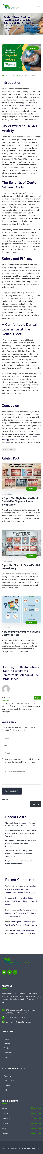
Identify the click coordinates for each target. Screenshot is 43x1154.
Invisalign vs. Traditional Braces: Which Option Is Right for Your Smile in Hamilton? (20, 843)
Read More (18, 521)
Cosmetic (7, 1085)
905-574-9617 (18, 1017)
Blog (6, 1057)
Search (5, 799)
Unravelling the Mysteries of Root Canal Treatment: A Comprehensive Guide (20, 889)
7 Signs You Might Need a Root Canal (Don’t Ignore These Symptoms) (20, 501)
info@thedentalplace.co (21, 1022)
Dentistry (7, 1076)
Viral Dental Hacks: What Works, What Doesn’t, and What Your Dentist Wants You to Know (20, 833)
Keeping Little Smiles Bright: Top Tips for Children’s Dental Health (21, 901)
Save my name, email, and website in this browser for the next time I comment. (22, 760)
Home (6, 1039)
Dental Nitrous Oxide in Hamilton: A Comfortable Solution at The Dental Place (21, 913)
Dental (33, 48)
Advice (5, 449)
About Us (7, 1043)
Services (7, 1048)
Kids (5, 1090)
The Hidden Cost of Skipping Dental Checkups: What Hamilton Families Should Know (19, 853)
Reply (37, 698)
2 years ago (6, 700)
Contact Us (8, 1053)
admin (20, 75)
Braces (12, 449)
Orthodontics (9, 1081)
